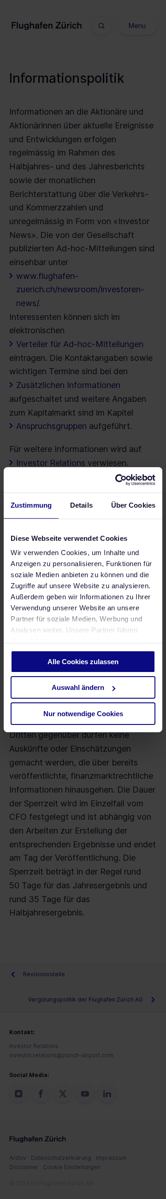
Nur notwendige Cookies (83, 714)
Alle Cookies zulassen (83, 662)
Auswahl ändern (78, 687)
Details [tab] (81, 505)
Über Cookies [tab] (133, 505)
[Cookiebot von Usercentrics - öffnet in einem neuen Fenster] (117, 480)
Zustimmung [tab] (31, 505)
